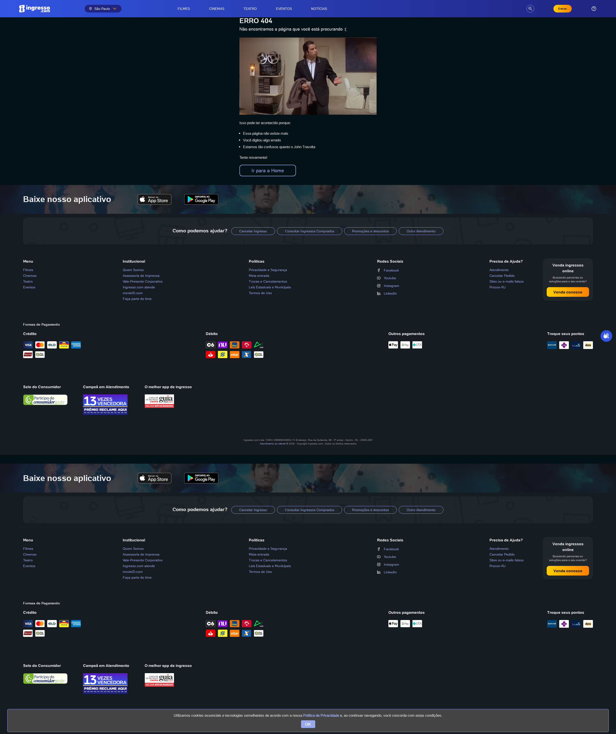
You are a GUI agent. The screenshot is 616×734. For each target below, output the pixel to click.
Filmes (184, 8)
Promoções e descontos (370, 231)
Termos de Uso (260, 293)
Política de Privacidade (321, 715)
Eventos (284, 8)
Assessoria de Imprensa (141, 276)
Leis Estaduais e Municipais (270, 287)
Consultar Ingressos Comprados (309, 231)
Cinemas (216, 8)
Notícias (319, 8)
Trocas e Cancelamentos (268, 281)
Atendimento (499, 270)
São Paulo (102, 8)
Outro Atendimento (421, 231)
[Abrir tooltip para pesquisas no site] (530, 9)
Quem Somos (133, 270)
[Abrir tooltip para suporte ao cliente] (594, 8)
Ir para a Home (267, 170)
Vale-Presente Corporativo (143, 281)
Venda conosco (567, 292)
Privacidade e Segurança (268, 270)
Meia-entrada (259, 276)
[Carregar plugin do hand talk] (606, 336)
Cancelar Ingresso (253, 231)
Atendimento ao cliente (273, 443)
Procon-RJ (497, 287)
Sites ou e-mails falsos (506, 281)
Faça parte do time (137, 299)
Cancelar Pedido (502, 276)
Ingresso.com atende (139, 287)
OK (308, 724)
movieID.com (133, 293)
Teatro (250, 8)
